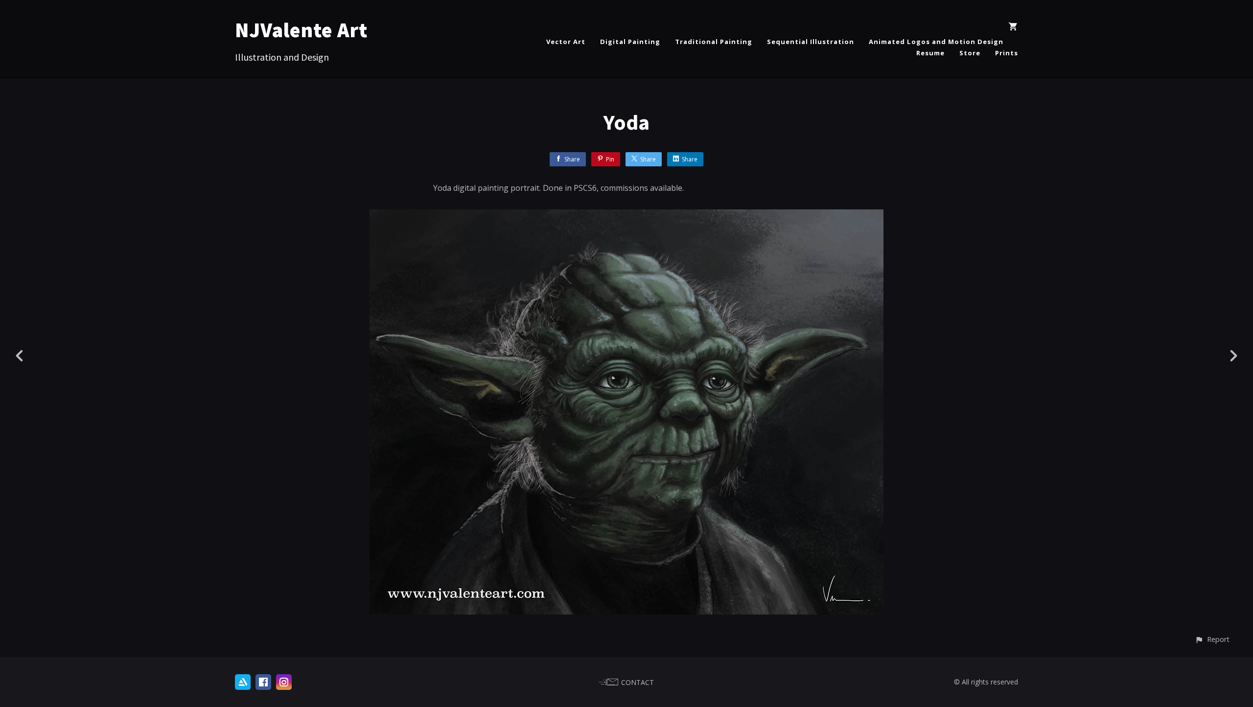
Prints (1006, 52)
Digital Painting (630, 41)
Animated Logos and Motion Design (936, 41)
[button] (1212, 639)
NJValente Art (301, 30)
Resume (930, 52)
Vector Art (565, 41)
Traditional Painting (713, 41)
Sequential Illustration (810, 41)
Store (969, 52)
